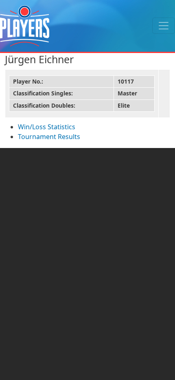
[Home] (24, 26)
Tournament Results (49, 136)
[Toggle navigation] (163, 26)
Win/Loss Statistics (46, 126)
